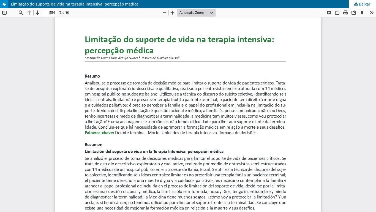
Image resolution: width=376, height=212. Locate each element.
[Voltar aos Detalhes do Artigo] (4, 4)
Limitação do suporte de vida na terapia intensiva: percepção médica (74, 4)
